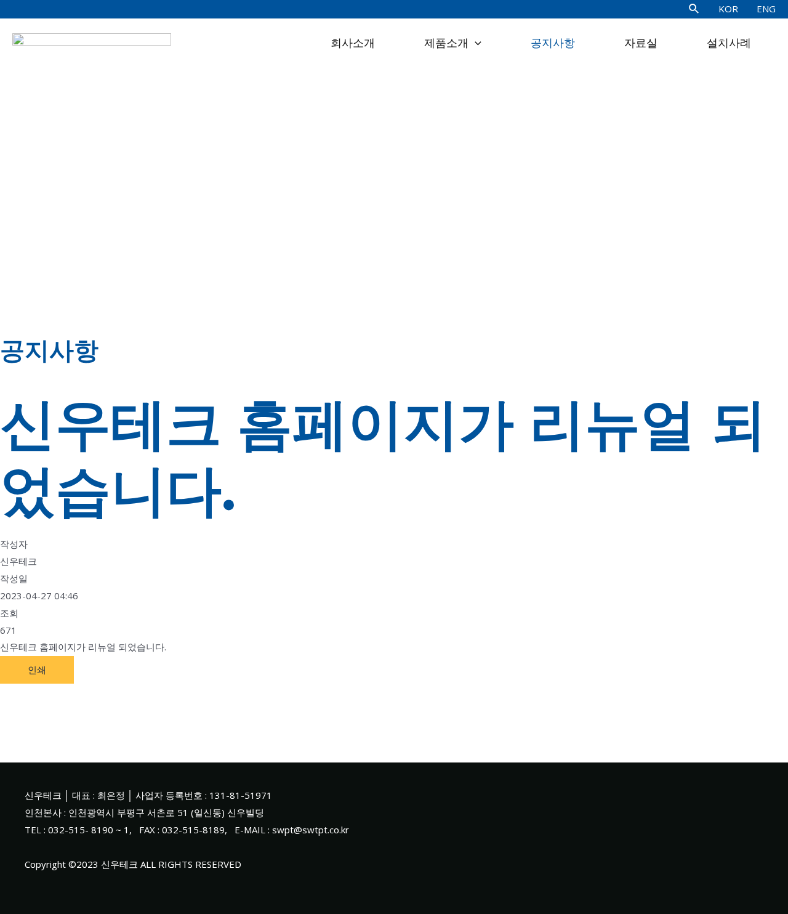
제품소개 (446, 43)
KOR (728, 8)
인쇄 (37, 669)
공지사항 (553, 43)
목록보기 (18, 692)
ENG (766, 8)
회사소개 (353, 43)
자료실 (640, 43)
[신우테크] (91, 42)
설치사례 (729, 43)
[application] (474, 43)
